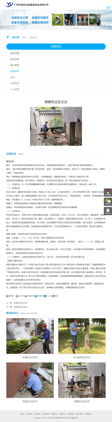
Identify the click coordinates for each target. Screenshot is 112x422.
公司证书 (14, 83)
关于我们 (29, 414)
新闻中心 (63, 414)
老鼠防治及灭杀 (20, 307)
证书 (12, 77)
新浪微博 (30, 296)
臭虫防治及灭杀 (20, 303)
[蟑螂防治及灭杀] (56, 144)
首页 (24, 37)
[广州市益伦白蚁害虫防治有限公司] (27, 8)
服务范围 (14, 53)
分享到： (11, 296)
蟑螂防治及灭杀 (82, 401)
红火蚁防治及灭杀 (82, 357)
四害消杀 (33, 37)
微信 (56, 296)
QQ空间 (21, 296)
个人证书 (14, 89)
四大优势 (14, 59)
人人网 (48, 296)
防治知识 (71, 414)
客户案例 (14, 65)
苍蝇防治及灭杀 (30, 357)
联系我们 (88, 414)
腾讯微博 (40, 296)
